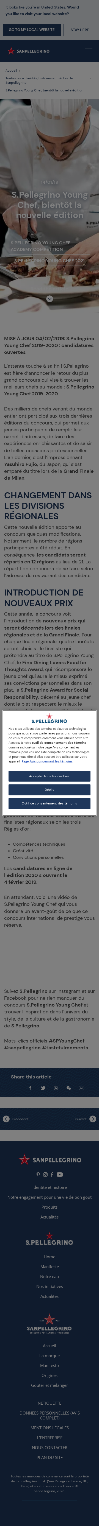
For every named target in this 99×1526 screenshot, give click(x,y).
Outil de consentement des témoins (49, 803)
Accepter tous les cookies (49, 776)
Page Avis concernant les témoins (47, 761)
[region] (49, 763)
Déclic (49, 790)
